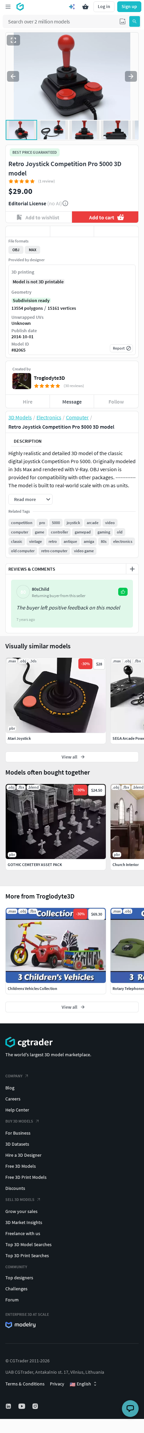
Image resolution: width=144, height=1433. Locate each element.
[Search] (134, 21)
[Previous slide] (13, 76)
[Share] (116, 231)
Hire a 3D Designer (23, 1155)
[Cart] (85, 6)
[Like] (28, 231)
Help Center (17, 1110)
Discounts (15, 1188)
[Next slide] (131, 76)
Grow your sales (21, 1211)
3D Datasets (17, 1144)
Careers (12, 1099)
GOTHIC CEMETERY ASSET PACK (35, 864)
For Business (17, 1133)
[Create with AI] (72, 6)
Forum (12, 1300)
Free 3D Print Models (26, 1177)
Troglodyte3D (49, 377)
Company (13, 1075)
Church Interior (126, 864)
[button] (122, 21)
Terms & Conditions (25, 1384)
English (80, 1384)
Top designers (19, 1278)
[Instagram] (36, 1406)
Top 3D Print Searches (27, 1255)
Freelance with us (22, 1233)
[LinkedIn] (9, 1406)
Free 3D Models (20, 1166)
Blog (9, 1088)
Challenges (16, 1289)
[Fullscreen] (13, 40)
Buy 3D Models (19, 1121)
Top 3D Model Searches (28, 1244)
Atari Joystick (19, 738)
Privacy (57, 1384)
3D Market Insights (23, 1222)
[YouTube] (22, 1406)
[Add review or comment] (132, 569)
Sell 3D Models (19, 1199)
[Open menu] (8, 6)
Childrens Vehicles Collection (32, 988)
